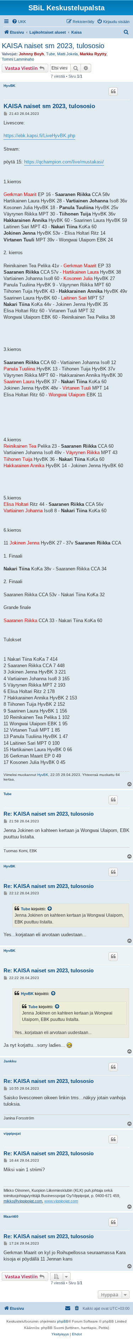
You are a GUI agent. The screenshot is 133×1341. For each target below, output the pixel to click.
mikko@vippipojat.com (23, 1201)
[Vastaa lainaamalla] (113, 91)
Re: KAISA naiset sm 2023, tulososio (49, 814)
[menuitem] (19, 21)
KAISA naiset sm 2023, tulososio (53, 46)
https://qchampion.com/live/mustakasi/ (64, 161)
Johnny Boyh (31, 54)
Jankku (10, 1061)
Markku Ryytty (93, 54)
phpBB (62, 1321)
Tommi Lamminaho (18, 59)
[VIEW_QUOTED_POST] (50, 909)
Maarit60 (11, 1216)
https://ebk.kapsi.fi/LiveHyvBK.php (39, 135)
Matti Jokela (67, 54)
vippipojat (12, 1133)
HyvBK (9, 86)
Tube (50, 54)
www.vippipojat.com (61, 1201)
